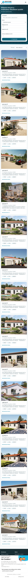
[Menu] (25, 2)
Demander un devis (19, 554)
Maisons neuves (4, 554)
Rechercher (14, 39)
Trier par (12, 47)
